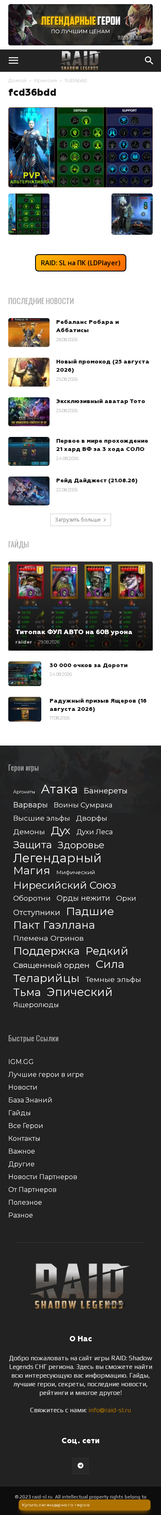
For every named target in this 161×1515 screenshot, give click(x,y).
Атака (59, 789)
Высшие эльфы (41, 818)
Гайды (19, 1113)
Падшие (90, 911)
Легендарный (57, 858)
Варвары (30, 805)
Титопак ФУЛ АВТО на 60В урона (74, 632)
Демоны (29, 831)
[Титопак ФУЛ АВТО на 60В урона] (80, 606)
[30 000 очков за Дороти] (24, 673)
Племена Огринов (48, 938)
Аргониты (24, 792)
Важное (21, 1151)
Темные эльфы (113, 979)
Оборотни (32, 898)
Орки (126, 898)
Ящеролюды (36, 1005)
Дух (61, 830)
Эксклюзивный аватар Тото (100, 401)
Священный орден (51, 965)
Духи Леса (94, 832)
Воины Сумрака (83, 804)
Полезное (25, 1202)
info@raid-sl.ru (109, 1410)
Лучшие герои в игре (46, 1074)
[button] (13, 61)
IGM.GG (21, 1062)
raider (23, 642)
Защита (32, 844)
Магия (31, 870)
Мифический (75, 872)
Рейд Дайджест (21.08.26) (96, 481)
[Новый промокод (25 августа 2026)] (29, 372)
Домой (17, 80)
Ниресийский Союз (64, 885)
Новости (23, 1087)
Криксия (45, 80)
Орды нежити (83, 898)
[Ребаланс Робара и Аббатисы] (29, 332)
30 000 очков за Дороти (89, 665)
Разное (20, 1215)
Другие (21, 1164)
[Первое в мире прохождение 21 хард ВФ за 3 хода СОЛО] (29, 451)
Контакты (24, 1138)
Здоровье (81, 845)
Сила (109, 964)
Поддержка (46, 950)
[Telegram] (80, 1466)
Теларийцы (46, 978)
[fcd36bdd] (80, 185)
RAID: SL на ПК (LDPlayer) (81, 262)
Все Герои (25, 1126)
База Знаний (30, 1100)
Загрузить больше (78, 519)
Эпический (80, 992)
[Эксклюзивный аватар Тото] (29, 411)
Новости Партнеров (42, 1177)
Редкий (106, 951)
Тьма (27, 992)
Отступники (36, 912)
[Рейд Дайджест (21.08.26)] (29, 491)
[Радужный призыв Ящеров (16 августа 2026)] (24, 709)
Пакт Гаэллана (54, 925)
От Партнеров (32, 1190)
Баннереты (106, 790)
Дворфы (91, 818)
